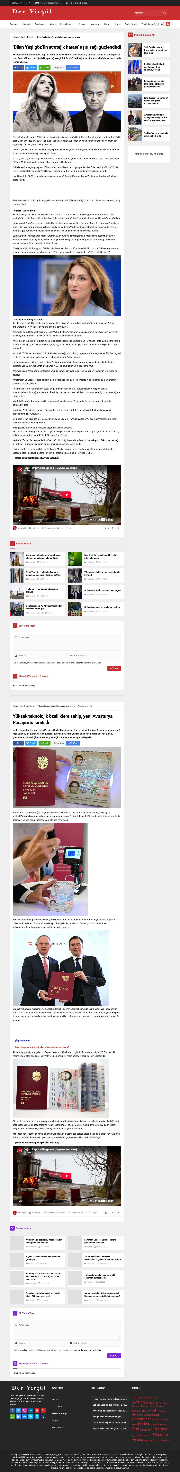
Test (145, 1435)
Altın (140, 1397)
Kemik (165, 1419)
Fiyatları (161, 1410)
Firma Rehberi (58, 1427)
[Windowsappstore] (37, 1416)
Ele (163, 1407)
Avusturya (30, 706)
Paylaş (20, 67)
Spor (38, 613)
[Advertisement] (67, 189)
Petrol (163, 1424)
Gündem (155, 1414)
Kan (148, 1418)
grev (141, 1414)
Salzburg (31, 1300)
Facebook (137, 1410)
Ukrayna (160, 1434)
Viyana (89, 1246)
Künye (55, 1399)
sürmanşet (160, 1428)
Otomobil (154, 1424)
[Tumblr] (43, 1416)
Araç (151, 1397)
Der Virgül (22, 528)
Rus (135, 1428)
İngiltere (165, 1440)
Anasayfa (19, 37)
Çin (154, 1440)
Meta (135, 1424)
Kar (153, 1419)
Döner (159, 1406)
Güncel (147, 1414)
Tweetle (33, 67)
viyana (137, 1439)
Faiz (145, 1410)
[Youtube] (37, 1410)
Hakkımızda (57, 1406)
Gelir (135, 1414)
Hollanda (29, 37)
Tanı (133, 1436)
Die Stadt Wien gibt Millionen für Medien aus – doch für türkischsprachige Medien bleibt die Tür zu (66, 2)
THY (150, 1435)
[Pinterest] (43, 1410)
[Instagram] (24, 1410)
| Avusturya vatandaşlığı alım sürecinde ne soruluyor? (42, 1047)
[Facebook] (12, 1410)
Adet (134, 1397)
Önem (159, 1441)
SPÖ (147, 1429)
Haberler (138, 1418)
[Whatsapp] (12, 1416)
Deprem (145, 1406)
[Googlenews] (18, 1416)
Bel (160, 1403)
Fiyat (152, 1410)
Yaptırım (148, 1440)
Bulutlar (136, 1406)
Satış (142, 1429)
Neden (143, 1423)
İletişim (55, 1420)
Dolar (152, 1406)
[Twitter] (18, 1410)
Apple (146, 1397)
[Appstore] (24, 1416)
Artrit (156, 1398)
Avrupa (138, 1402)
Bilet (165, 1403)
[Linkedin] (30, 1410)
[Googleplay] (30, 1416)
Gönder (46, 67)
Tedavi (139, 1435)
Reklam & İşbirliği (59, 1413)
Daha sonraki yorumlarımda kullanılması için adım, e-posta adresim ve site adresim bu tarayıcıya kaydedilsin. (58, 663)
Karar (158, 1419)
